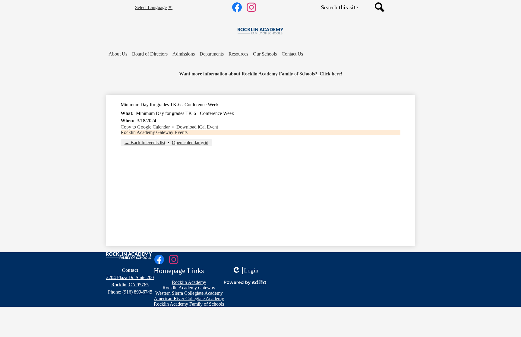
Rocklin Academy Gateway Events (154, 132)
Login (245, 270)
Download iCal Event (197, 126)
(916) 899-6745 (137, 291)
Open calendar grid (190, 142)
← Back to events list (145, 142)
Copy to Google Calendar (145, 126)
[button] (118, 54)
